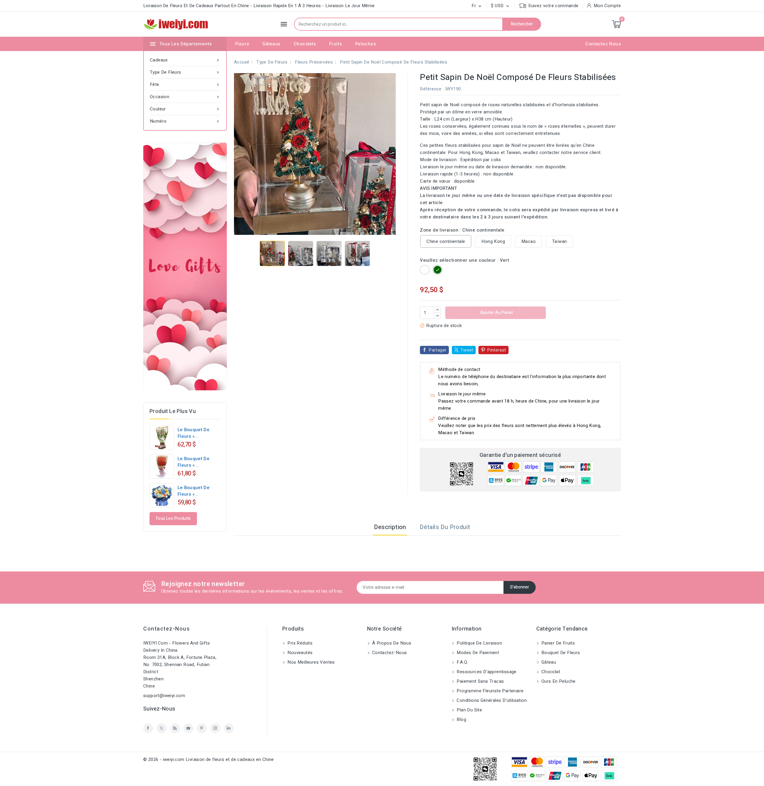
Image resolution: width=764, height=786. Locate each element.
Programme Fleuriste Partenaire (489, 691)
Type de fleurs (185, 72)
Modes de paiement (477, 652)
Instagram (215, 728)
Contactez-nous (166, 629)
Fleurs (242, 44)
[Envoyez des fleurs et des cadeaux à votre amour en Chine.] (185, 266)
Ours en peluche (558, 681)
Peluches (365, 44)
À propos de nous (391, 643)
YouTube (188, 728)
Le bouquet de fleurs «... (194, 433)
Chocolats (305, 44)
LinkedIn (229, 728)
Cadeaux (185, 60)
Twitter (162, 728)
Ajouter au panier (496, 312)
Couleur (185, 109)
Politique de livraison (478, 643)
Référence (431, 89)
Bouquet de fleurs (560, 652)
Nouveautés (299, 652)
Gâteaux (271, 44)
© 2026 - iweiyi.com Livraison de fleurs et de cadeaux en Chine (208, 759)
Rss (175, 728)
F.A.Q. (461, 662)
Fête (185, 84)
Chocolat (550, 671)
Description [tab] (390, 527)
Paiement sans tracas (479, 681)
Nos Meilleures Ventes (310, 662)
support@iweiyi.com (164, 695)
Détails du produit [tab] (445, 527)
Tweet (466, 350)
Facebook (148, 728)
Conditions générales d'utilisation (491, 700)
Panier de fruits (557, 643)
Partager (437, 350)
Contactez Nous (603, 44)
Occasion (185, 96)
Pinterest (496, 350)
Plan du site (468, 710)
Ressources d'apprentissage (486, 671)
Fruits (335, 44)
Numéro (185, 121)
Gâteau (548, 662)
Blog (460, 719)
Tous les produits (173, 518)
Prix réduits (299, 643)
